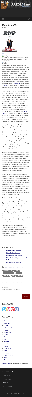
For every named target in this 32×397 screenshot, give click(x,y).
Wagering (6, 360)
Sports (5, 350)
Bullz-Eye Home (7, 386)
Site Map (5, 383)
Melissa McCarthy (9, 273)
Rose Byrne (7, 275)
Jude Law (17, 270)
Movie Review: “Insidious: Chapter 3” (12, 282)
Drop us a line (6, 363)
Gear (5, 339)
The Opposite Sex (9, 355)
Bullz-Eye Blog (16, 393)
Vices (5, 357)
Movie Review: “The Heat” (13, 250)
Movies (21, 267)
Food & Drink (7, 332)
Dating (6, 325)
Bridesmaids (16, 83)
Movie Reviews (15, 267)
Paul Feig (19, 273)
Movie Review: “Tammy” (13, 253)
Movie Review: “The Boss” (13, 262)
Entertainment (8, 267)
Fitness (6, 330)
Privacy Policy (7, 379)
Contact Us (6, 375)
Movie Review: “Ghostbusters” (15, 255)
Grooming (6, 341)
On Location (7, 348)
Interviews (7, 344)
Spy (13, 275)
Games (6, 337)
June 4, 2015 (5, 27)
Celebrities (7, 323)
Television (6, 353)
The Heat (5, 85)
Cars (5, 321)
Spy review (20, 275)
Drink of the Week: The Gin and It (11, 288)
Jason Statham (8, 270)
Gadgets (6, 334)
